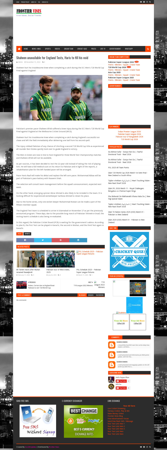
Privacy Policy (25, 2)
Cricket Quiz (82, 48)
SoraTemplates (30, 447)
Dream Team (68, 48)
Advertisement (115, 48)
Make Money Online (116, 414)
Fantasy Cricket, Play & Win (119, 411)
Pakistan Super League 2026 (129, 134)
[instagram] (147, 2)
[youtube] (141, 2)
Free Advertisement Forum (118, 419)
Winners (118, 65)
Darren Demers (122, 342)
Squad (125, 65)
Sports (48, 48)
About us (33, 2)
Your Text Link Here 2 (116, 426)
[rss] (150, 2)
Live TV (102, 48)
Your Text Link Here (115, 431)
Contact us (45, 2)
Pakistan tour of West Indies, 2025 (58, 271)
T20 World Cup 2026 (129, 139)
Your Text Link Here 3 (116, 429)
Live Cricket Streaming (116, 408)
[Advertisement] (103, 25)
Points (110, 65)
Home (17, 2)
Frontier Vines (54, 447)
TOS (39, 2)
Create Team (135, 65)
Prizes (93, 48)
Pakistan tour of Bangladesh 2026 (129, 137)
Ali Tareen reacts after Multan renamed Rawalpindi (28, 271)
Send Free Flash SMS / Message (120, 421)
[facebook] (144, 2)
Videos (57, 48)
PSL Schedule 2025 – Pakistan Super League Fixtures (88, 271)
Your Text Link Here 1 (116, 424)
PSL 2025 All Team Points (118, 168)
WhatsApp (129, 48)
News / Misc (36, 48)
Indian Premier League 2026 (129, 132)
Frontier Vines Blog (115, 416)
